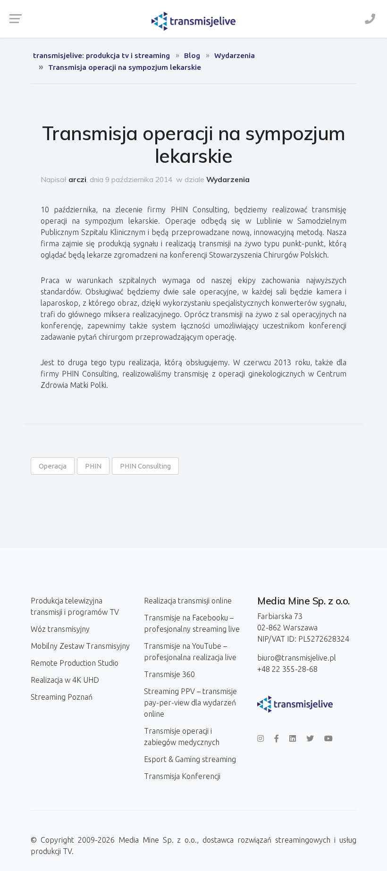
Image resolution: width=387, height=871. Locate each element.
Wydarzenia (228, 179)
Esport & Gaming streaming (190, 759)
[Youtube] (328, 738)
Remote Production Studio (74, 663)
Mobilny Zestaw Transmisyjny (80, 646)
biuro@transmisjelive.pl (296, 657)
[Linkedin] (292, 738)
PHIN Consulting (145, 466)
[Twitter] (310, 738)
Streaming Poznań (62, 697)
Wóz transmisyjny (60, 629)
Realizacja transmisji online (188, 600)
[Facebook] (276, 738)
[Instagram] (260, 738)
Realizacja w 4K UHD (65, 680)
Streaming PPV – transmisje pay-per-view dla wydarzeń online (190, 702)
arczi (77, 179)
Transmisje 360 (169, 674)
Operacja (53, 466)
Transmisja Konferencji (182, 776)
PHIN (93, 466)
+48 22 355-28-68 (287, 669)
